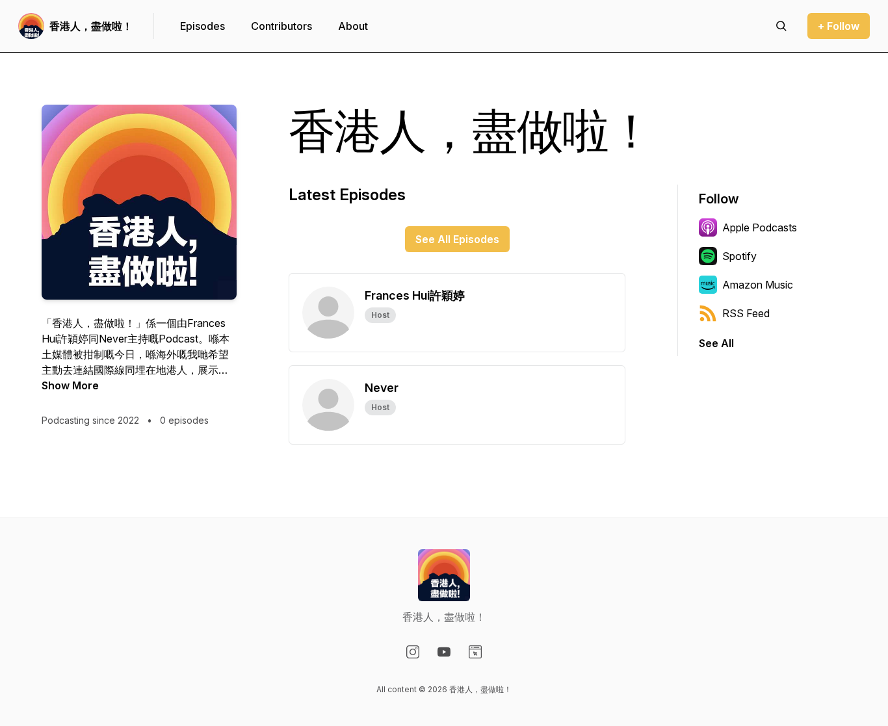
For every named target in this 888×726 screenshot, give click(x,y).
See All (716, 343)
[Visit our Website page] (475, 651)
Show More (70, 385)
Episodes (202, 25)
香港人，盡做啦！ (91, 25)
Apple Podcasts (759, 227)
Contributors (281, 25)
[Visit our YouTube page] (444, 651)
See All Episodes (457, 239)
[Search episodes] (781, 26)
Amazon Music (757, 284)
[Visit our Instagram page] (412, 651)
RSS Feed (746, 313)
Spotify (739, 256)
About (353, 25)
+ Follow (838, 25)
